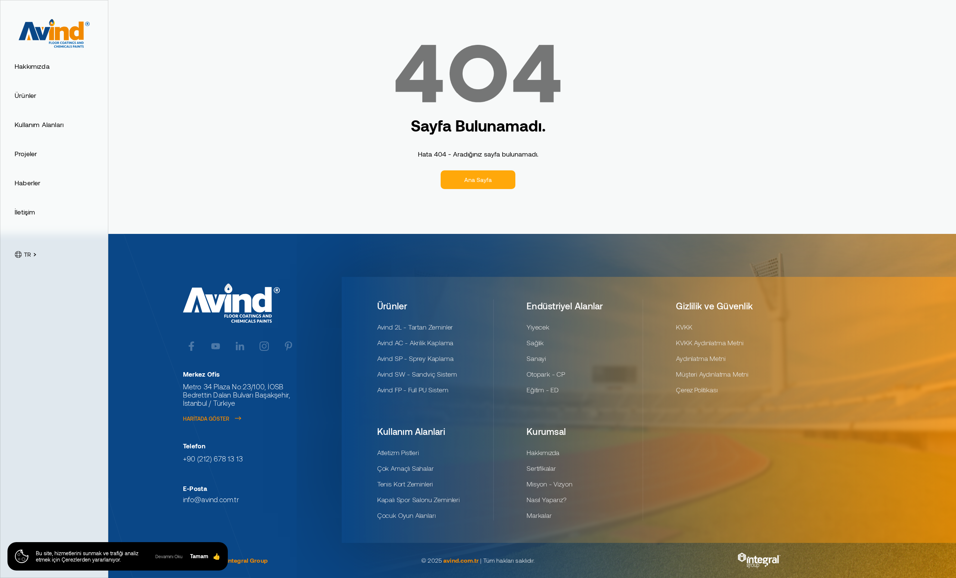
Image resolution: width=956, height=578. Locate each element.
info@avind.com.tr (211, 499)
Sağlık (535, 343)
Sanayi (536, 358)
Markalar (539, 515)
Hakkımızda (543, 452)
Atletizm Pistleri (398, 452)
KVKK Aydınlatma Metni (709, 343)
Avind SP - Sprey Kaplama (415, 358)
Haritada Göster (206, 418)
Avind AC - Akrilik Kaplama (415, 343)
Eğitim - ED (543, 390)
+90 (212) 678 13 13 (213, 459)
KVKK (684, 327)
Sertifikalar (541, 468)
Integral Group (247, 560)
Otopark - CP (546, 374)
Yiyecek (538, 327)
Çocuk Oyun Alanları (406, 515)
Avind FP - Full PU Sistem (412, 390)
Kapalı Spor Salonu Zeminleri (418, 499)
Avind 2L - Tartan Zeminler (415, 327)
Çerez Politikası (696, 390)
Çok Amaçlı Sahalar (405, 468)
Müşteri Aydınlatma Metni (712, 374)
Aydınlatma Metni (700, 358)
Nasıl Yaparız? (546, 499)
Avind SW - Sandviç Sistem (417, 374)
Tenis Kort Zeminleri (405, 484)
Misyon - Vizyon (549, 484)
